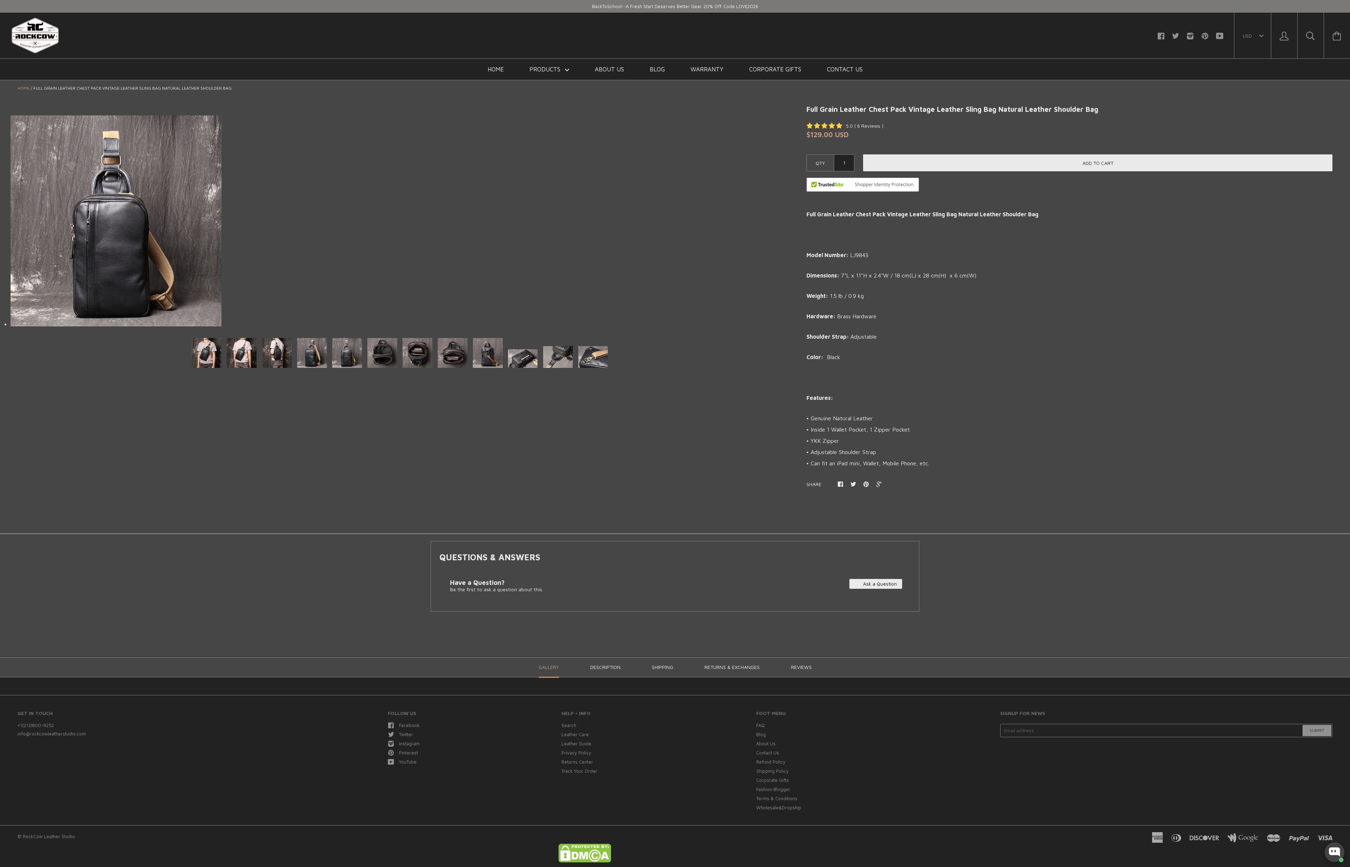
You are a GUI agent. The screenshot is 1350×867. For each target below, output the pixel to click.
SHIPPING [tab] (662, 667)
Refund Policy (770, 762)
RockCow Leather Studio (49, 836)
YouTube (408, 762)
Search (568, 725)
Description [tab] (605, 667)
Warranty (707, 69)
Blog (657, 69)
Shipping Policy (772, 771)
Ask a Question (879, 584)
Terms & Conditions (776, 798)
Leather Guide (576, 743)
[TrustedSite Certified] (862, 185)
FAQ (760, 725)
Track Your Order (579, 771)
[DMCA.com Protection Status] (584, 860)
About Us (609, 69)
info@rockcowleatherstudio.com (52, 734)
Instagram (409, 743)
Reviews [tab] (801, 667)
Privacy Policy (576, 753)
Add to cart (1097, 163)
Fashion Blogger (773, 789)
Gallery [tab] (549, 667)
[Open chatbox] (1334, 852)
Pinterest (408, 753)
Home (496, 69)
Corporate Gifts (775, 69)
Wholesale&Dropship (778, 807)
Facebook (409, 725)
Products (545, 69)
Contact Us (845, 69)
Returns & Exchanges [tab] (732, 667)
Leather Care (575, 734)
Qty (820, 163)
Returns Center (577, 762)
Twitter (406, 734)
